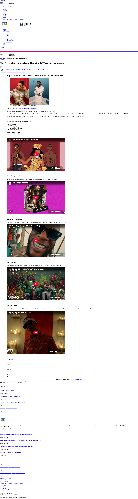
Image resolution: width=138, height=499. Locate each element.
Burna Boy (10, 381)
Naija (7, 34)
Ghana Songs (9, 38)
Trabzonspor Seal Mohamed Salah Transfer (10, 452)
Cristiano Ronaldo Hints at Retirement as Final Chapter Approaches (16, 446)
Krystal (5, 68)
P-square (39, 381)
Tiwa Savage (51, 381)
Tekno (46, 381)
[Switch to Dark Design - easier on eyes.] (0, 49)
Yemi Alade (60, 381)
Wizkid (55, 381)
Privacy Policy (6, 489)
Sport (4, 44)
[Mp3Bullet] (16, 26)
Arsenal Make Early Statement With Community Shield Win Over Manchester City (20, 440)
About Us (5, 485)
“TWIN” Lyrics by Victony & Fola (8, 408)
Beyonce (5, 381)
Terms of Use (6, 490)
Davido (18, 381)
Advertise (5, 488)
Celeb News (5, 10)
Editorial (5, 9)
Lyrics (4, 11)
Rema (43, 381)
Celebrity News (6, 31)
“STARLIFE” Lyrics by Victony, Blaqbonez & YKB (12, 402)
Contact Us (5, 487)
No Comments (25, 68)
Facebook (79, 379)
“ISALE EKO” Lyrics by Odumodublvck (10, 396)
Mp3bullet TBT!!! (7, 14)
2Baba (1, 381)
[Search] (0, 50)
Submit (15, 494)
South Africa (9, 42)
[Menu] (0, 52)
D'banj (14, 381)
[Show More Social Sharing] (44, 69)
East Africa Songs (10, 40)
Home (4, 29)
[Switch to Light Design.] (1, 49)
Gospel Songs (9, 39)
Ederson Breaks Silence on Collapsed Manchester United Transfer (16, 434)
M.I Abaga (30, 381)
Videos (4, 17)
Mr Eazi (35, 381)
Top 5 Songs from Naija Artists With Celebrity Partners (25, 108)
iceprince (26, 381)
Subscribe (2, 47)
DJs (4, 13)
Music (4, 15)
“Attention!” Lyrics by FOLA (7, 390)
